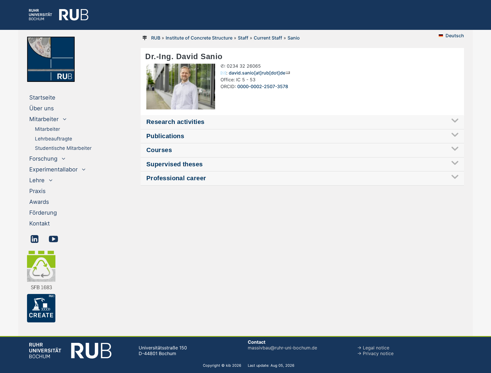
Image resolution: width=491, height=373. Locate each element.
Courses (159, 150)
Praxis (37, 191)
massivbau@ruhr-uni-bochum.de (282, 348)
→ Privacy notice (375, 353)
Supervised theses (174, 164)
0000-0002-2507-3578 (262, 86)
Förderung (43, 212)
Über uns (41, 108)
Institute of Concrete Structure (199, 38)
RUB (155, 38)
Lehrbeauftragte (53, 139)
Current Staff (268, 38)
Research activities (175, 121)
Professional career (176, 178)
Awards (39, 201)
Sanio (294, 38)
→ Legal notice (373, 348)
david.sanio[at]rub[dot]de (257, 73)
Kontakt (39, 223)
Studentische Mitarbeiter (63, 148)
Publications (165, 136)
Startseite (53, 97)
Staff (243, 38)
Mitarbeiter (47, 129)
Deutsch (455, 35)
